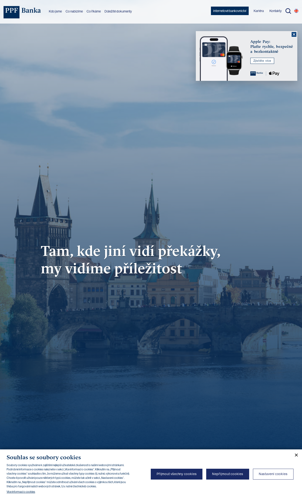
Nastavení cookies (273, 474)
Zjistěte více (262, 60)
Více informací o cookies (21, 491)
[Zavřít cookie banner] (294, 455)
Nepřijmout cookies (227, 474)
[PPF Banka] (22, 12)
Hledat (288, 11)
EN (296, 11)
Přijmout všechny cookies (177, 474)
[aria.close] (294, 34)
